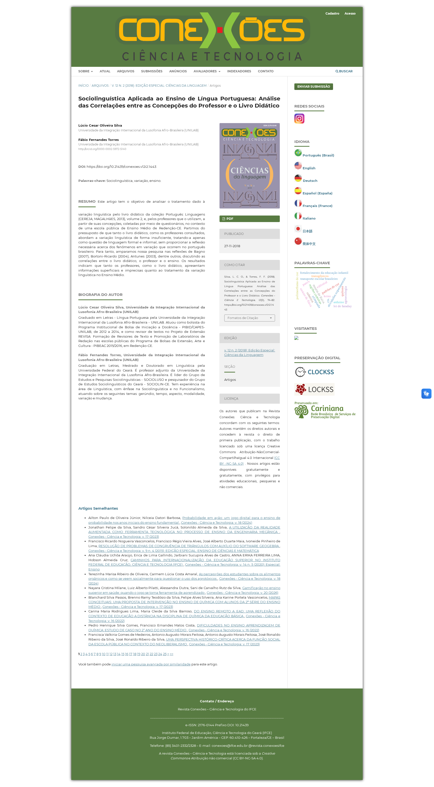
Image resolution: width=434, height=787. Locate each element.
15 (122, 654)
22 (151, 654)
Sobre (84, 71)
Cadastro (332, 13)
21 (147, 654)
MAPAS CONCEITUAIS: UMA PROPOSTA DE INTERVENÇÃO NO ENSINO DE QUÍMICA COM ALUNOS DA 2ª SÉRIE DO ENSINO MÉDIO (184, 602)
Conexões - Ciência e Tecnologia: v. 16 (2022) (224, 630)
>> (171, 654)
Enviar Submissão (313, 86)
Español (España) (318, 193)
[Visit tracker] (296, 339)
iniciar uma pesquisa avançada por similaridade (151, 664)
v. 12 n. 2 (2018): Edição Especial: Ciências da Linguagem (159, 85)
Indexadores (239, 71)
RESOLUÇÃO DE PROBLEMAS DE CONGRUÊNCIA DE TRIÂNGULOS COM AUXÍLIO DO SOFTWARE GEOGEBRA (189, 546)
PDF (229, 219)
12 (111, 654)
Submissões (151, 71)
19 (138, 654)
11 (107, 654)
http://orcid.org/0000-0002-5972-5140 (102, 149)
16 (126, 654)
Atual (105, 71)
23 (155, 654)
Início (83, 85)
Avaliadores (206, 71)
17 (130, 654)
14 (119, 654)
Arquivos (125, 71)
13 (114, 654)
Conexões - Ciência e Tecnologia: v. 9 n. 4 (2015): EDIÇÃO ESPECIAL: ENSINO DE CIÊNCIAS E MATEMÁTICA (173, 551)
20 (143, 654)
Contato (266, 71)
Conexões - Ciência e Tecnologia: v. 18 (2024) (216, 522)
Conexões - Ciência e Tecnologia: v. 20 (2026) (242, 593)
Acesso (350, 13)
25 (165, 654)
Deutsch (310, 181)
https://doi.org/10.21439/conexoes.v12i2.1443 (121, 167)
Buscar (345, 71)
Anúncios (178, 71)
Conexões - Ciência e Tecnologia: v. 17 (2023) (123, 537)
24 (160, 654)
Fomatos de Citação (243, 318)
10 (103, 654)
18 (134, 654)
